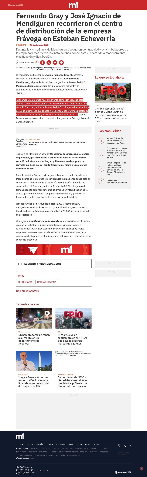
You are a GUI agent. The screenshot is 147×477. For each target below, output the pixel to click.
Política (19, 444)
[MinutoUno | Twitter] (125, 446)
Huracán (53, 452)
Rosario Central (82, 449)
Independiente (67, 449)
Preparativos (23, 374)
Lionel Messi (35, 449)
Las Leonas (103, 449)
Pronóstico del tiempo (68, 452)
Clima (60, 332)
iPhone (94, 449)
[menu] (5, 5)
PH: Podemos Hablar (24, 455)
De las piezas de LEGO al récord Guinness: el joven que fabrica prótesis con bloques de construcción (73, 382)
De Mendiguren (25, 282)
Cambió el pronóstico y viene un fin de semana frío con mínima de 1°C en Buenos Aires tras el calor (116, 169)
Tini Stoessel (21, 452)
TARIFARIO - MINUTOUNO (24, 469)
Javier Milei (54, 455)
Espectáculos (60, 444)
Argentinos (47, 449)
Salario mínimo (41, 455)
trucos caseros (73, 455)
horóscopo (103, 452)
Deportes (49, 444)
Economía (39, 444)
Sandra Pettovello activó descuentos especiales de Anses (116, 140)
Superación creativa (65, 374)
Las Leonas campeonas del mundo (117, 181)
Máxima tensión (24, 332)
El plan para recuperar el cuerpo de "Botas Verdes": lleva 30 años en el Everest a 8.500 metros (117, 153)
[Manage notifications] (141, 468)
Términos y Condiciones (25, 458)
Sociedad (21, 45)
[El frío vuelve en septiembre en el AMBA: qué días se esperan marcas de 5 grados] (73, 318)
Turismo (93, 452)
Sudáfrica (43, 452)
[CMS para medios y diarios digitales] (123, 474)
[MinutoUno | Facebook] (129, 446)
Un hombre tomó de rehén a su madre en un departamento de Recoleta (58, 143)
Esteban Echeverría (46, 282)
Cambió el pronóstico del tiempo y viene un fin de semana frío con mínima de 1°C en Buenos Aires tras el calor (111, 115)
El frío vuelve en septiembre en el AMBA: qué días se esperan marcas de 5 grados (72, 339)
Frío (63, 455)
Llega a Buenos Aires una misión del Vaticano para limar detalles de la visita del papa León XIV (33, 382)
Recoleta (84, 452)
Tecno (70, 444)
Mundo (96, 444)
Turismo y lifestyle (84, 444)
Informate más (34, 139)
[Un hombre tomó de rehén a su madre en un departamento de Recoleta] (22, 142)
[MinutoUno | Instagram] (119, 446)
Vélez (56, 449)
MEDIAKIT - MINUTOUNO (24, 468)
